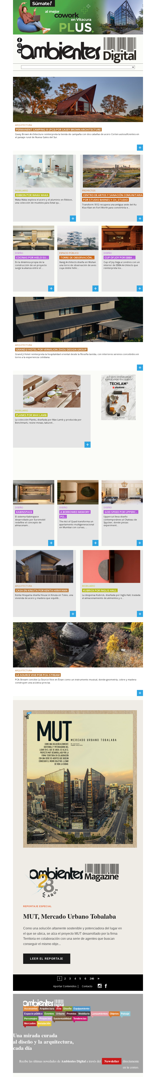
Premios (71, 1013)
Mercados (30, 1023)
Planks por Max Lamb (31, 415)
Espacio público (33, 1013)
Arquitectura (47, 1008)
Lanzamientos (100, 1013)
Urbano (60, 1013)
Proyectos (45, 1018)
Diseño (67, 1008)
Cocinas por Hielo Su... (32, 257)
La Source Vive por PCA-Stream (38, 675)
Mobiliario (84, 1013)
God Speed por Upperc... (121, 512)
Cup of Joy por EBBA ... (119, 257)
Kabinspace (24, 512)
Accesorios (31, 1008)
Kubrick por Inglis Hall (100, 590)
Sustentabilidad (62, 1018)
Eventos (49, 1013)
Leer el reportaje (46, 958)
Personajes (30, 1018)
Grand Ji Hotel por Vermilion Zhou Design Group (51, 349)
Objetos (114, 1013)
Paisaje (125, 1013)
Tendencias (80, 1018)
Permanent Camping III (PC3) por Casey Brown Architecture (58, 129)
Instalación (44, 1023)
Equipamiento (81, 1008)
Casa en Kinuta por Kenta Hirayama (42, 590)
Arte (58, 1008)
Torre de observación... (76, 257)
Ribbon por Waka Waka (32, 195)
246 (92, 978)
